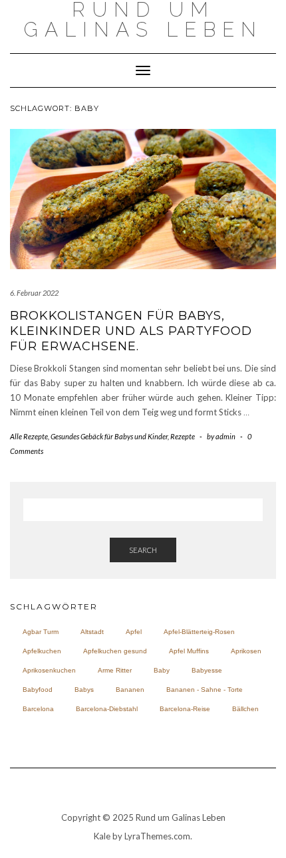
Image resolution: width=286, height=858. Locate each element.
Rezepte (182, 436)
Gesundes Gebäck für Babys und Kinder (109, 436)
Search (143, 550)
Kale (102, 836)
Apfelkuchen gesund (115, 651)
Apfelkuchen (42, 651)
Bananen (130, 689)
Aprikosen (246, 651)
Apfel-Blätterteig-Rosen (199, 631)
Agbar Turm (41, 631)
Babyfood (38, 689)
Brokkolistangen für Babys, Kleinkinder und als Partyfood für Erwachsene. (131, 331)
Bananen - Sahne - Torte (204, 689)
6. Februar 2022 (34, 292)
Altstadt (92, 631)
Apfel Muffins (189, 651)
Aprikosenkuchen (49, 670)
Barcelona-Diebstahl (107, 708)
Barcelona (38, 708)
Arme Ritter (115, 670)
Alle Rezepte (29, 436)
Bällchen (245, 708)
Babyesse (207, 670)
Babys (84, 689)
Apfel (134, 631)
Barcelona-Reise (185, 708)
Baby (162, 670)
